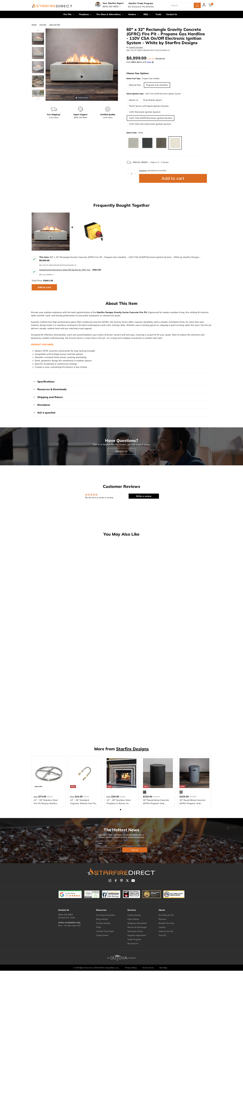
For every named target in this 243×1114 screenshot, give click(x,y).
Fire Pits (67, 14)
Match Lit (133, 100)
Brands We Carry (166, 923)
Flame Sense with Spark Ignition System (149, 106)
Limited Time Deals (105, 931)
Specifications (46, 381)
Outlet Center (102, 935)
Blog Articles (102, 919)
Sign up (134, 850)
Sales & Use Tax (166, 931)
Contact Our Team (66, 917)
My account (132, 943)
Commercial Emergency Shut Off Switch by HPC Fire (64, 269)
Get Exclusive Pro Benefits (141, 6)
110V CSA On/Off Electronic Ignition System (150, 118)
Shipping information (137, 923)
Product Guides (103, 923)
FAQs (98, 927)
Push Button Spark (152, 100)
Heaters (132, 14)
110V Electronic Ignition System (144, 112)
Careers (162, 927)
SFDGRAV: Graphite (147, 143)
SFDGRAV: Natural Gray (133, 143)
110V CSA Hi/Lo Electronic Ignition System (150, 124)
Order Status (133, 919)
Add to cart (44, 287)
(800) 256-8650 (65, 914)
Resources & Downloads (52, 389)
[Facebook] (115, 880)
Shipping (142, 170)
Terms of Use (148, 968)
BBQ (146, 14)
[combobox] (185, 5)
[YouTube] (133, 880)
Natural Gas (135, 85)
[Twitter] (127, 880)
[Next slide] (115, 63)
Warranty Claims (135, 931)
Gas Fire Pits (54, 24)
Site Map (163, 968)
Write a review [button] (143, 496)
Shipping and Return (50, 397)
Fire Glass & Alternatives (108, 14)
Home (34, 24)
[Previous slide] (48, 63)
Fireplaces (84, 14)
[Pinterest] (121, 880)
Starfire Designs (136, 47)
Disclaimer (43, 404)
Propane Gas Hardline (157, 85)
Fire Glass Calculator (105, 915)
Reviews (162, 919)
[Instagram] (110, 880)
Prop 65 (162, 935)
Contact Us (171, 14)
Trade (158, 14)
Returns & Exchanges (137, 927)
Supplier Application (136, 935)
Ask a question (46, 412)
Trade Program (134, 939)
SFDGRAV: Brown (161, 143)
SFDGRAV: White (175, 143)
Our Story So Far (166, 915)
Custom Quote (134, 915)
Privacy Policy (131, 968)
